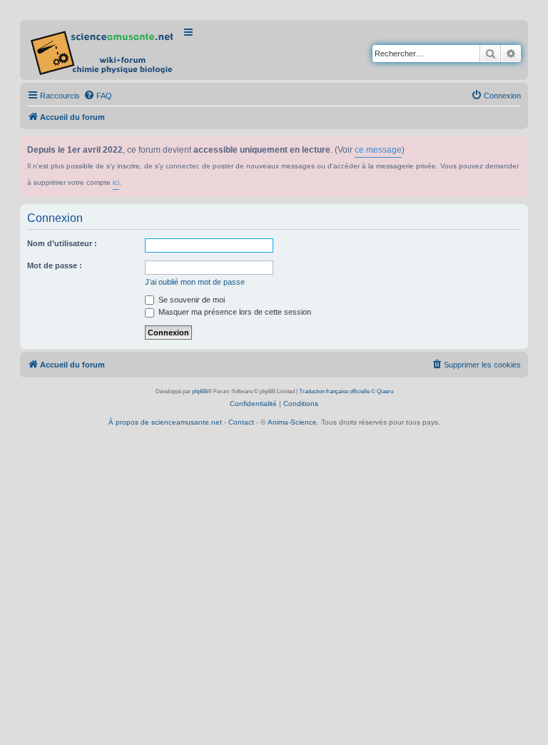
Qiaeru (385, 391)
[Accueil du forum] (103, 50)
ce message (378, 150)
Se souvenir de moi (190, 299)
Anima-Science (292, 422)
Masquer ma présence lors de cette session (233, 312)
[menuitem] (97, 95)
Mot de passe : (54, 265)
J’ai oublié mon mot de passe (195, 282)
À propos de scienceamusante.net (165, 422)
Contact (241, 422)
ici (116, 182)
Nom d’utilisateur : (62, 243)
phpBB (200, 391)
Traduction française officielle (334, 391)
